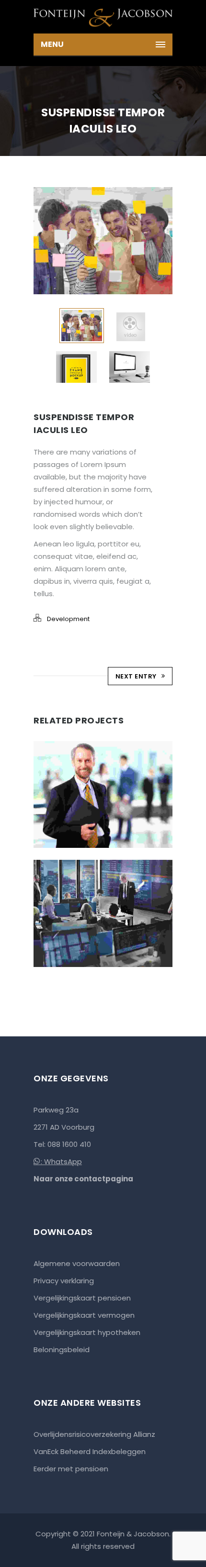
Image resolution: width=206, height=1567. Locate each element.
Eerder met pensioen (71, 1469)
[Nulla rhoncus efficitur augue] (89, 860)
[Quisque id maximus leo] (89, 741)
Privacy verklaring (64, 1281)
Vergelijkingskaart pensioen (82, 1298)
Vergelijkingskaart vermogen (84, 1315)
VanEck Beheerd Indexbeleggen (90, 1451)
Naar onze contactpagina (83, 1179)
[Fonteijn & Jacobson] (103, 16)
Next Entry (136, 676)
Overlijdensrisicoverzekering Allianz (94, 1434)
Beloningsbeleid (62, 1350)
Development (68, 618)
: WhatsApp (61, 1161)
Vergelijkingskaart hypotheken (87, 1332)
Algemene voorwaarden (77, 1263)
